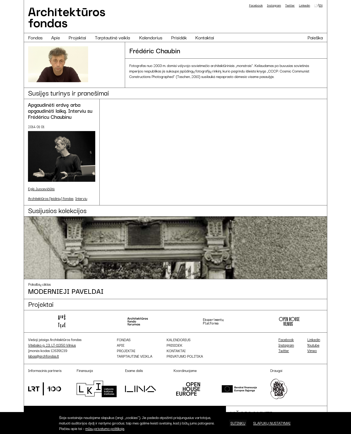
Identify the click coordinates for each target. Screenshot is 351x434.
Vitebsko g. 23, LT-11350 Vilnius (52, 345)
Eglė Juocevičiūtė (41, 188)
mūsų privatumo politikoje (104, 428)
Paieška (315, 37)
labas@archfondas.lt (43, 356)
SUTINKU (238, 423)
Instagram (274, 5)
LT (315, 5)
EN (320, 5)
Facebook (256, 5)
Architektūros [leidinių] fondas (50, 198)
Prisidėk (179, 37)
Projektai (77, 37)
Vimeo (312, 350)
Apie (55, 37)
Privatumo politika (185, 356)
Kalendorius (150, 37)
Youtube (313, 345)
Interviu (81, 198)
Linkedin (304, 5)
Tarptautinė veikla (112, 37)
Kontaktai (204, 37)
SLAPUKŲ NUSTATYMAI (271, 423)
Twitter (290, 5)
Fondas (35, 37)
